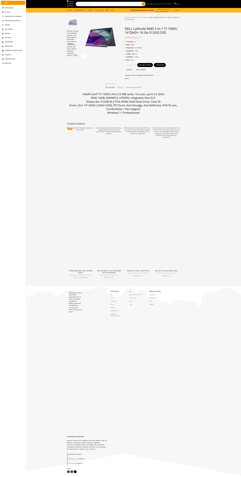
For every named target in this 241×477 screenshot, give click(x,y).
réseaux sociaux (155, 291)
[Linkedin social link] (137, 78)
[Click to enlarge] (83, 56)
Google (151, 304)
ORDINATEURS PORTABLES (145, 75)
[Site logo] (70, 4)
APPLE (174, 273)
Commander (160, 65)
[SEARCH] (143, 4)
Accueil (127, 17)
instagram (152, 294)
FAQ (131, 304)
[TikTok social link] (75, 471)
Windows (112, 112)
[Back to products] (128, 24)
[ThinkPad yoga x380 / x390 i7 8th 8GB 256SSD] (80, 198)
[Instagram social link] (71, 471)
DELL (134, 75)
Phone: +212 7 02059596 (77, 459)
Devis (131, 301)
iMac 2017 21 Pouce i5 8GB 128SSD (166, 271)
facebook (152, 298)
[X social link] (132, 78)
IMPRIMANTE (115, 311)
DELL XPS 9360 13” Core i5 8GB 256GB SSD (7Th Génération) (109, 272)
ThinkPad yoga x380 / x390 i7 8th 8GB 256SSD (80, 272)
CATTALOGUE (115, 291)
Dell (112, 298)
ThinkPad (88, 275)
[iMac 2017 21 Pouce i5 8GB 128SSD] (166, 198)
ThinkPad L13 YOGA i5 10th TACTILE (137, 271)
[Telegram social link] (139, 78)
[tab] (110, 86)
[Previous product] (126, 24)
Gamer (113, 307)
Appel (112, 304)
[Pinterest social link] (134, 78)
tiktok (150, 301)
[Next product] (130, 24)
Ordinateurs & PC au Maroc (139, 17)
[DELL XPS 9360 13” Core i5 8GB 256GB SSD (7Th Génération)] (109, 198)
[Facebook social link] (130, 78)
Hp (111, 294)
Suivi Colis (133, 298)
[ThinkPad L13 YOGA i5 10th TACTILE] (137, 198)
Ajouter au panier (145, 65)
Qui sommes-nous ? (136, 294)
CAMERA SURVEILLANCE (115, 315)
